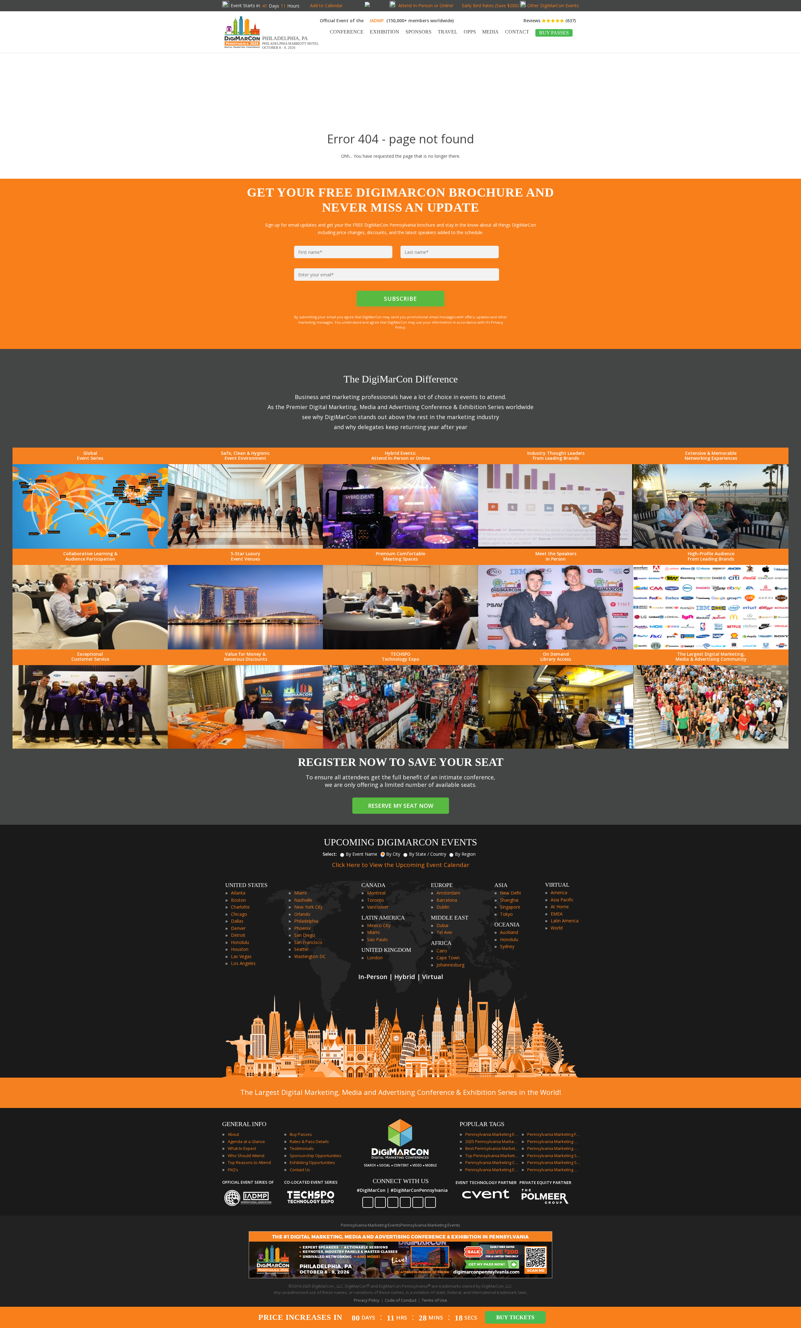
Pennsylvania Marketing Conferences (491, 1162)
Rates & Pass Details (309, 1141)
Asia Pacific (562, 900)
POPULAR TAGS (482, 1123)
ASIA (501, 885)
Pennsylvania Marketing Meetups (553, 1148)
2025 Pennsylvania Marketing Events (491, 1141)
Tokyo (506, 914)
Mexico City (378, 925)
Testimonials (302, 1148)
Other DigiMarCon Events (553, 5)
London (375, 958)
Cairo (441, 951)
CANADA (373, 885)
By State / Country (427, 854)
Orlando (302, 914)
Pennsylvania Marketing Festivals (553, 1134)
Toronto (375, 900)
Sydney (507, 946)
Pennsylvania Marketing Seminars (553, 1155)
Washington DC (310, 956)
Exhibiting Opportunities (312, 1162)
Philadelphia (306, 921)
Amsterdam (448, 893)
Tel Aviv (444, 932)
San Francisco (308, 942)
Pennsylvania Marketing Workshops (553, 1169)
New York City (308, 907)
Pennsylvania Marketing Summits (553, 1162)
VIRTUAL (557, 885)
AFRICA (441, 943)
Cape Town (448, 958)
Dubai (442, 925)
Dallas (237, 921)
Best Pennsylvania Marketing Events (491, 1148)
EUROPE (442, 885)
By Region (465, 854)
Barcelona (446, 900)
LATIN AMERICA (383, 918)
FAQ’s (233, 1169)
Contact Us (300, 1169)
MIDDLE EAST (449, 918)
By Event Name (361, 854)
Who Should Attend (246, 1155)
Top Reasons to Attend (249, 1162)
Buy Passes (301, 1134)
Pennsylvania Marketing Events (491, 1134)
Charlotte (240, 907)
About (233, 1134)
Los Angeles (243, 963)
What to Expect (242, 1148)
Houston (239, 949)
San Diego (304, 935)
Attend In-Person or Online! (425, 5)
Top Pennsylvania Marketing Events (491, 1155)
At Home (560, 907)
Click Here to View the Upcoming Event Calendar (400, 865)
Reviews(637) (549, 20)
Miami (300, 893)
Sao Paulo (377, 939)
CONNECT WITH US (401, 1180)
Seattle (301, 949)
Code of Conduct (400, 1300)
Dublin (442, 907)
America (559, 892)
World (557, 928)
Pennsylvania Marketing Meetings (553, 1141)
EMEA (557, 914)
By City (393, 854)
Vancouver (377, 907)
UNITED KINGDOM (386, 950)
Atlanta (238, 893)
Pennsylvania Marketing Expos (491, 1169)
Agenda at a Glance (246, 1141)
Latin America (565, 921)
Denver (238, 928)
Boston (238, 900)
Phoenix (302, 928)
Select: (330, 854)
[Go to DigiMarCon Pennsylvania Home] (242, 50)
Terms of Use (434, 1300)
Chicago (239, 914)
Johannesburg (450, 965)
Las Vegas (241, 956)
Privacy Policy (367, 1300)
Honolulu (240, 942)
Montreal (376, 893)
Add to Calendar (326, 5)
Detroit (238, 935)
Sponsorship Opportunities (315, 1155)
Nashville (303, 900)
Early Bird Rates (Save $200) (490, 5)
